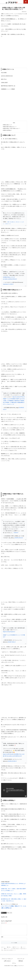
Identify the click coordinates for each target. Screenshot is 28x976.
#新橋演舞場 (20, 402)
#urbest (15, 532)
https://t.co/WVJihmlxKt (8, 754)
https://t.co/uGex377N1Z (18, 396)
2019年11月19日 (11, 761)
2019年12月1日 (18, 537)
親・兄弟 (10, 912)
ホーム (14, 963)
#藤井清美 (13, 402)
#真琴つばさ (19, 398)
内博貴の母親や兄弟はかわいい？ (9, 126)
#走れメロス (11, 277)
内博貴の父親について (7, 124)
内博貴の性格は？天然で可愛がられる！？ (11, 128)
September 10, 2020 (7, 284)
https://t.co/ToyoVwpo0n (8, 631)
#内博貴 (5, 277)
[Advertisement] (14, 52)
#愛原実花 (17, 400)
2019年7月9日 (11, 642)
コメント (4, 923)
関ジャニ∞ (4, 912)
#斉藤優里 (10, 400)
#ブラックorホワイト (8, 404)
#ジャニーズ (19, 635)
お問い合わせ (7, 961)
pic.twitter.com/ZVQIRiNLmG (14, 756)
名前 (2, 936)
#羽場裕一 (7, 402)
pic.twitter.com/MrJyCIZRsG (9, 279)
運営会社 (21, 961)
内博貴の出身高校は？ (7, 130)
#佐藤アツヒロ (6, 398)
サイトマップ (20, 958)
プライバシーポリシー (7, 958)
